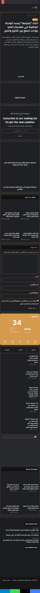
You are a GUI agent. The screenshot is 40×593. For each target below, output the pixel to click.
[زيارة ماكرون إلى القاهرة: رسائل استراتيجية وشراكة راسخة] (12, 362)
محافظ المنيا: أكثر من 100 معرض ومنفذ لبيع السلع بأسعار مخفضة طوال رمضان (30, 486)
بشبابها (29, 15)
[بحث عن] (4, 8)
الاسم (36, 276)
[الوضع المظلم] (7, 8)
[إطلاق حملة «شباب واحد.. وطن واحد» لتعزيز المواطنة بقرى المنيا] (10, 227)
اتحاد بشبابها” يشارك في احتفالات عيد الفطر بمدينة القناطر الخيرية (32, 406)
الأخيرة (20, 350)
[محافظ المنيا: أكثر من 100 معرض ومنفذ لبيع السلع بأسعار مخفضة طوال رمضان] (29, 478)
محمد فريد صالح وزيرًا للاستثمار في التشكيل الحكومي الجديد (12, 486)
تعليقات (7, 350)
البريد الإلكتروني (33, 284)
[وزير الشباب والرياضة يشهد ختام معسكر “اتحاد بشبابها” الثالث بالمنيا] (29, 227)
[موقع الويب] (20, 101)
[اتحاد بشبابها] (20, 7)
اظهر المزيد (20, 76)
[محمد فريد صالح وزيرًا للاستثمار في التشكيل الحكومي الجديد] (10, 478)
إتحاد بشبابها (6, 580)
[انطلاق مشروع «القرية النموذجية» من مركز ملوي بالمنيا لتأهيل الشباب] (29, 206)
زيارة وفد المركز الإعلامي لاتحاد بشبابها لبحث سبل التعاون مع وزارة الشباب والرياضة (32, 391)
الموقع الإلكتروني (33, 292)
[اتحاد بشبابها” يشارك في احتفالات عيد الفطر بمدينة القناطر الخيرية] (12, 409)
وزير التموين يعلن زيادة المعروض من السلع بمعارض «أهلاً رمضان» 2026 (11, 508)
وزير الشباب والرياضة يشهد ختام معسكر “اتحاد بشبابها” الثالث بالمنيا (30, 235)
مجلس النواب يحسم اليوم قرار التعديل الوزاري (30, 507)
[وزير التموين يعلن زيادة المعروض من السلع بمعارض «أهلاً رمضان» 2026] (10, 499)
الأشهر (33, 350)
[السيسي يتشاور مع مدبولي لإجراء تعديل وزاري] (33, 562)
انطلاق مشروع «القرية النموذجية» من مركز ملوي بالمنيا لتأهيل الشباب (30, 215)
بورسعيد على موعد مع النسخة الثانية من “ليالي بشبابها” (32, 374)
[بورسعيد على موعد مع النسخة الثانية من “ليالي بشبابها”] (12, 378)
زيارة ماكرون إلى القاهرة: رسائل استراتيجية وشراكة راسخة (32, 359)
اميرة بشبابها (20, 97)
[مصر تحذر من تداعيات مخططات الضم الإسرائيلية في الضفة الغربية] (20, 569)
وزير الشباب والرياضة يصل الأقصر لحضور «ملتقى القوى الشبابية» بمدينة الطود (11, 215)
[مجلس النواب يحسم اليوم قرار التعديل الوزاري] (29, 499)
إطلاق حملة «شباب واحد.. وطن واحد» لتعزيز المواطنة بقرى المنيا (11, 235)
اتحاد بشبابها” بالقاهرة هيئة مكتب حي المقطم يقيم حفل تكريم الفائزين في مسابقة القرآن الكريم (31, 423)
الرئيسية (34, 15)
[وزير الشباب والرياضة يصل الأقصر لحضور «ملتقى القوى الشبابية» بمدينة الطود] (10, 206)
